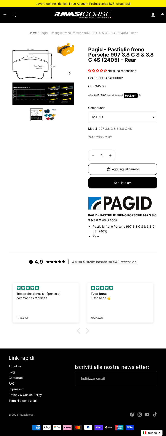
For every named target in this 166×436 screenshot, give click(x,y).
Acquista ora (123, 183)
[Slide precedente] (15, 74)
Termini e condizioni (23, 400)
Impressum (16, 389)
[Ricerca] (14, 15)
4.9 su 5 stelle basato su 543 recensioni (104, 262)
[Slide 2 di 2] (50, 115)
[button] (80, 331)
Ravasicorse (26, 414)
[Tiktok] (154, 414)
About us (15, 366)
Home (33, 33)
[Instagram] (139, 414)
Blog (12, 372)
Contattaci (16, 377)
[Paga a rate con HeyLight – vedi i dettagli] (140, 95)
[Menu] (5, 15)
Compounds (96, 108)
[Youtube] (147, 414)
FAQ (11, 383)
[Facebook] (131, 414)
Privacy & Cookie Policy (25, 395)
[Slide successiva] (71, 74)
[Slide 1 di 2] (36, 115)
